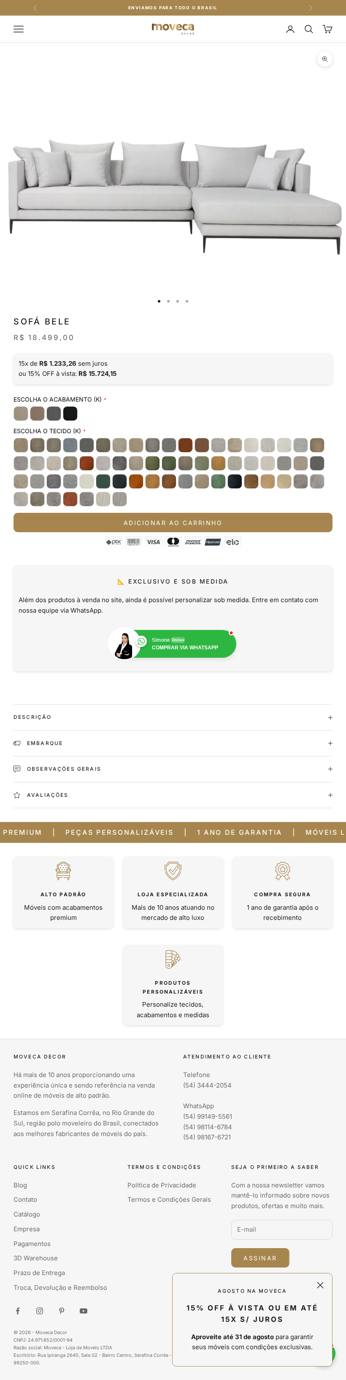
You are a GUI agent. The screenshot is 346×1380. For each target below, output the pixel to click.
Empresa (27, 1229)
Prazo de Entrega (39, 1273)
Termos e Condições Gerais (169, 1199)
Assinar (260, 1258)
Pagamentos (32, 1244)
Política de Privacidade (161, 1185)
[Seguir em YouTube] (83, 1311)
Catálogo (27, 1214)
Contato (25, 1199)
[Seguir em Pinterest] (61, 1311)
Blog (20, 1185)
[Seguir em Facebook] (18, 1311)
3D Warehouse (36, 1258)
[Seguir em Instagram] (39, 1311)
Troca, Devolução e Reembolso (60, 1288)
